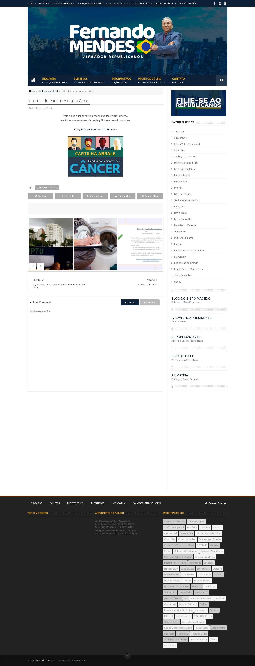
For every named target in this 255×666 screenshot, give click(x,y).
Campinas (179, 131)
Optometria (180, 231)
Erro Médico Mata (187, 3)
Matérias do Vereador (185, 225)
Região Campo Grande (186, 263)
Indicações (179, 206)
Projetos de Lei (183, 616)
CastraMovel (180, 137)
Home (30, 3)
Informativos (121, 80)
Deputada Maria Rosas (212, 551)
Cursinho (214, 545)
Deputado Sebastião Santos (178, 557)
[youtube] (225, 3)
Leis (186, 598)
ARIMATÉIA (179, 375)
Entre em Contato (217, 503)
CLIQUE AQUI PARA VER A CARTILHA (95, 129)
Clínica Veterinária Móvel (187, 144)
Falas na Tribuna (182, 194)
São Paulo (169, 633)
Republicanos (201, 628)
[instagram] (220, 3)
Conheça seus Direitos (49, 91)
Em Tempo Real (116, 3)
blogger (130, 302)
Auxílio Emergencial (174, 527)
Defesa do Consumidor (186, 162)
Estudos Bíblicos (63, 3)
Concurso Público (187, 539)
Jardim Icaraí (180, 212)
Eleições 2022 (187, 568)
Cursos (167, 551)
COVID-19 (202, 545)
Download (36, 503)
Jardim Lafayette (182, 219)
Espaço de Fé (204, 574)
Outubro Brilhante (163, 3)
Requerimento (218, 628)
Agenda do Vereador (174, 521)
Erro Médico (180, 181)
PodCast (214, 610)
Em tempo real (119, 503)
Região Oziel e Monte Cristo (189, 269)
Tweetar (42, 196)
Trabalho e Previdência (175, 639)
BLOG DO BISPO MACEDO (191, 298)
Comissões (179, 150)
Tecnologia (182, 633)
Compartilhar (68, 196)
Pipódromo (180, 256)
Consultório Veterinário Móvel (179, 545)
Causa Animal (186, 533)
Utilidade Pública (183, 275)
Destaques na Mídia (184, 169)
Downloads (44, 3)
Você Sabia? (170, 645)
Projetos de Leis (151, 80)
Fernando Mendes (45, 660)
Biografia (54, 80)
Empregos (89, 80)
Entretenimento (182, 175)
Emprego (217, 568)
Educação (209, 563)
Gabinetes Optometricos (186, 200)
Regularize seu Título (138, 3)
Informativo (170, 592)
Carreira (217, 527)
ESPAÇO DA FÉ (182, 356)
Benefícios (192, 527)
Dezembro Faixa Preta (175, 563)
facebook (149, 302)
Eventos (178, 187)
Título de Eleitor (199, 633)
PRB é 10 (168, 616)
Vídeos (177, 281)
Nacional (220, 598)
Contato (178, 80)
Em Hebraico (203, 568)
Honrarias (197, 586)
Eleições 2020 (171, 568)
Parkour (178, 244)
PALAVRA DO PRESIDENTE (191, 318)
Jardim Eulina (185, 592)
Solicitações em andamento (90, 3)
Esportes (218, 574)
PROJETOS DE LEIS (203, 616)
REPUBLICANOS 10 (185, 337)
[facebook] (214, 3)
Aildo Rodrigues (196, 521)
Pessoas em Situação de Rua (189, 250)
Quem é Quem (171, 622)
